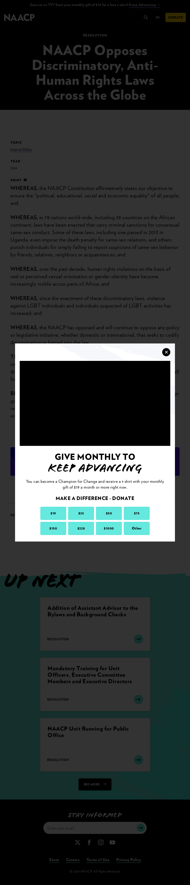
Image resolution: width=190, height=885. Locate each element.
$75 (137, 513)
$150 (53, 528)
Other (137, 528)
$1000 (109, 528)
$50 (109, 513)
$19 (53, 513)
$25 (81, 513)
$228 (81, 528)
